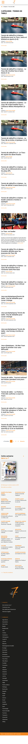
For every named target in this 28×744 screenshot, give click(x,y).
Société (4, 702)
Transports (4, 715)
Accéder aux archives (6, 487)
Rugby (3, 693)
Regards (4, 691)
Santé (3, 695)
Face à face (5, 658)
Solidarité (4, 704)
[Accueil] (1, 6)
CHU (3, 630)
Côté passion (5, 637)
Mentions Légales (6, 611)
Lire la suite (4, 45)
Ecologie (4, 648)
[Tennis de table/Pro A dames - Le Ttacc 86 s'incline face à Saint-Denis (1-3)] (14, 59)
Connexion (18, 734)
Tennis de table (9, 41)
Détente (4, 643)
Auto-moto (5, 624)
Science (4, 697)
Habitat (4, 667)
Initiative (4, 671)
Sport (7, 74)
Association (5, 622)
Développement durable (8, 645)
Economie (4, 650)
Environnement (6, 656)
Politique (4, 687)
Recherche (4, 689)
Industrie (4, 669)
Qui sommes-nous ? (6, 605)
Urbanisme (4, 719)
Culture (4, 641)
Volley (3, 721)
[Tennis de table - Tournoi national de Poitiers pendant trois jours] (14, 368)
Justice (4, 676)
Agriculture (5, 619)
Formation (4, 665)
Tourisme (4, 713)
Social (3, 700)
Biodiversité (5, 628)
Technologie (5, 708)
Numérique (5, 680)
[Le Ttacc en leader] (14, 221)
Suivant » (22, 441)
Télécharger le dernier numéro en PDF (10, 484)
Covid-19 (4, 639)
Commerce (5, 635)
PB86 (3, 682)
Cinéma (4, 632)
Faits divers (5, 661)
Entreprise (4, 654)
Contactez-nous (6, 607)
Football (4, 663)
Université (4, 717)
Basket (4, 626)
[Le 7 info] (14, 2)
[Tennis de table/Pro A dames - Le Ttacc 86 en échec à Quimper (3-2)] (14, 128)
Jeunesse (4, 674)
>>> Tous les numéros (7, 572)
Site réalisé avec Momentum (9, 609)
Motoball (4, 678)
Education (4, 652)
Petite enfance (5, 684)
